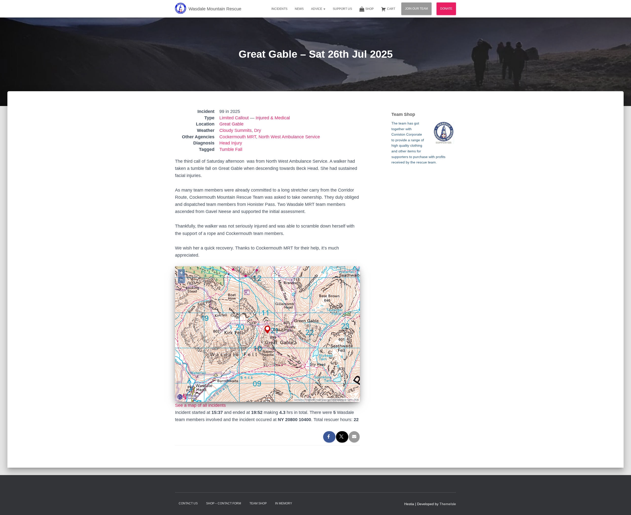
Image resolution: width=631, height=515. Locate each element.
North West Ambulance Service (289, 136)
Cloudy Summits (235, 130)
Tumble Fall (230, 149)
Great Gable (231, 124)
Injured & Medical (273, 117)
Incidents (279, 9)
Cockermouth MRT (237, 136)
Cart (391, 9)
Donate (446, 8)
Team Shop (258, 503)
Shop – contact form (223, 503)
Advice (317, 9)
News (299, 9)
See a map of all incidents (200, 405)
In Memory (283, 503)
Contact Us (188, 503)
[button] (324, 9)
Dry (257, 130)
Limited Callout (234, 117)
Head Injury (230, 143)
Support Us (342, 9)
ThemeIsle (447, 504)
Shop (369, 9)
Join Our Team (416, 8)
